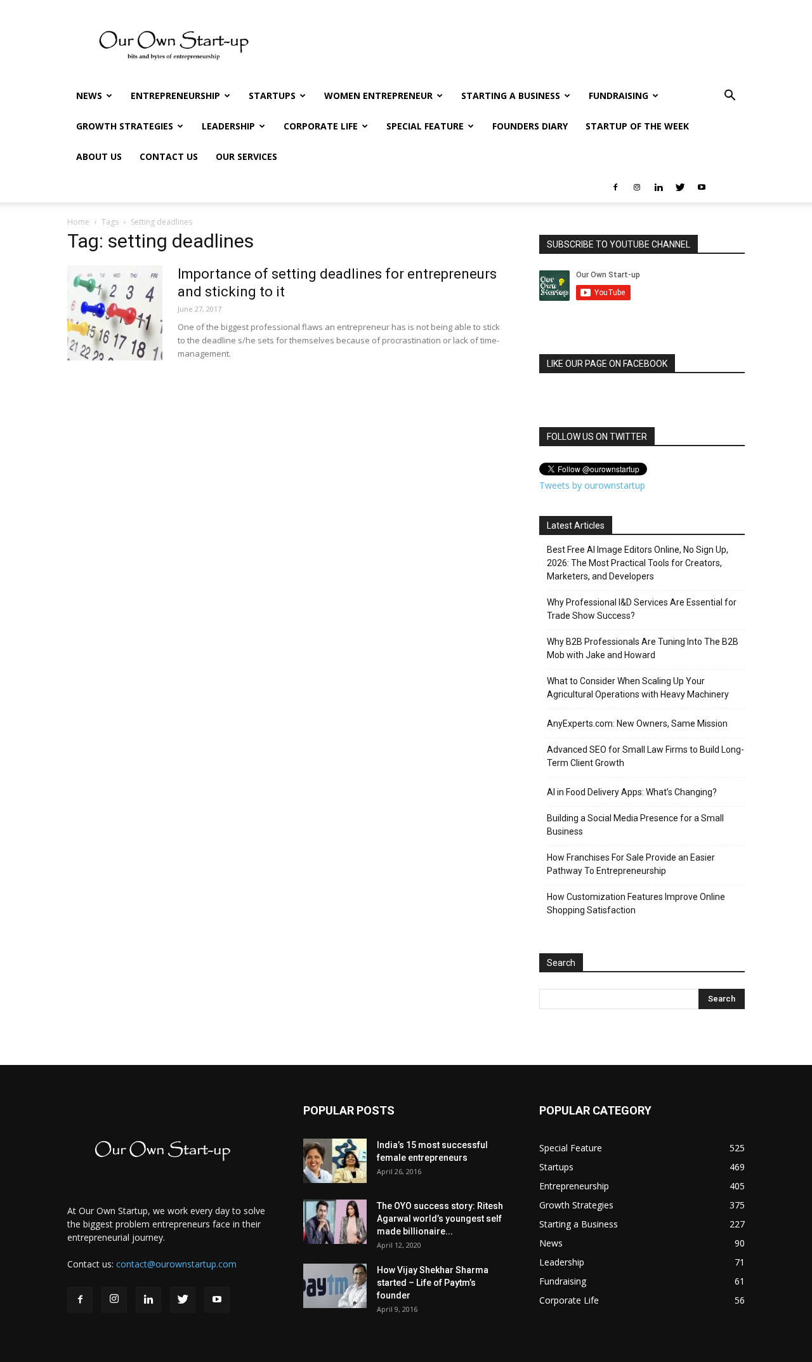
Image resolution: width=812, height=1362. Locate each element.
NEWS (89, 95)
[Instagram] (636, 187)
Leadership (228, 126)
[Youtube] (701, 187)
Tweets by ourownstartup (592, 485)
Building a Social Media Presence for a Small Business (635, 824)
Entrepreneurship (175, 95)
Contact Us (169, 156)
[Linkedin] (658, 187)
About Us (99, 156)
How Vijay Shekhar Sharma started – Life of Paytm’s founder (432, 1282)
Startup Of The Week (637, 126)
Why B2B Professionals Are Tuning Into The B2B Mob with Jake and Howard (642, 648)
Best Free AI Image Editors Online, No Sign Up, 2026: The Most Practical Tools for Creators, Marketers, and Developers (637, 563)
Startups (272, 95)
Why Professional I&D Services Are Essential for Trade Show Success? (642, 609)
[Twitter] (680, 187)
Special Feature (425, 126)
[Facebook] (615, 187)
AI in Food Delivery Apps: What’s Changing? (632, 792)
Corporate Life (321, 126)
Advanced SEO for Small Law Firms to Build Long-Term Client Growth (645, 756)
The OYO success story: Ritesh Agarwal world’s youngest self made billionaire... (440, 1218)
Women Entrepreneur (378, 95)
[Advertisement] (514, 46)
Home (78, 221)
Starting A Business (510, 95)
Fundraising (618, 95)
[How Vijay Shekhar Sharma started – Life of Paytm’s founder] (335, 1286)
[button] (729, 97)
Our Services (246, 156)
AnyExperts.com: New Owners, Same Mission (637, 723)
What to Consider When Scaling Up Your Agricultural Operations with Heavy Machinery (638, 687)
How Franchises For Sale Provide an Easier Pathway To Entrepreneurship (631, 864)
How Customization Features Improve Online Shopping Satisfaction (636, 903)
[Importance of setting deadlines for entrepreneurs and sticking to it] (114, 312)
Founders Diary (530, 126)
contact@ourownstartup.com (176, 1264)
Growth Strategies (124, 126)
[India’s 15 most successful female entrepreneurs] (335, 1161)
